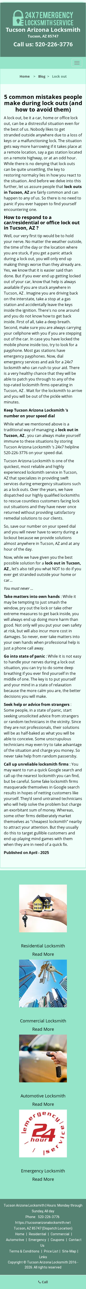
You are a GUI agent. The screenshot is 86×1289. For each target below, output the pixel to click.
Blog (41, 76)
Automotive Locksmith (43, 1096)
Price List (51, 1251)
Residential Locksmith (43, 946)
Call (44, 1282)
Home (25, 76)
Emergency (37, 1240)
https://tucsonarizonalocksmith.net (43, 1223)
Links (43, 1257)
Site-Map (69, 1251)
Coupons (57, 1240)
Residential (37, 1234)
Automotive (15, 1240)
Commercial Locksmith (43, 1021)
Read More (43, 954)
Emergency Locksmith (43, 1171)
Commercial (60, 1234)
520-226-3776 (54, 44)
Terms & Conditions (24, 1251)
